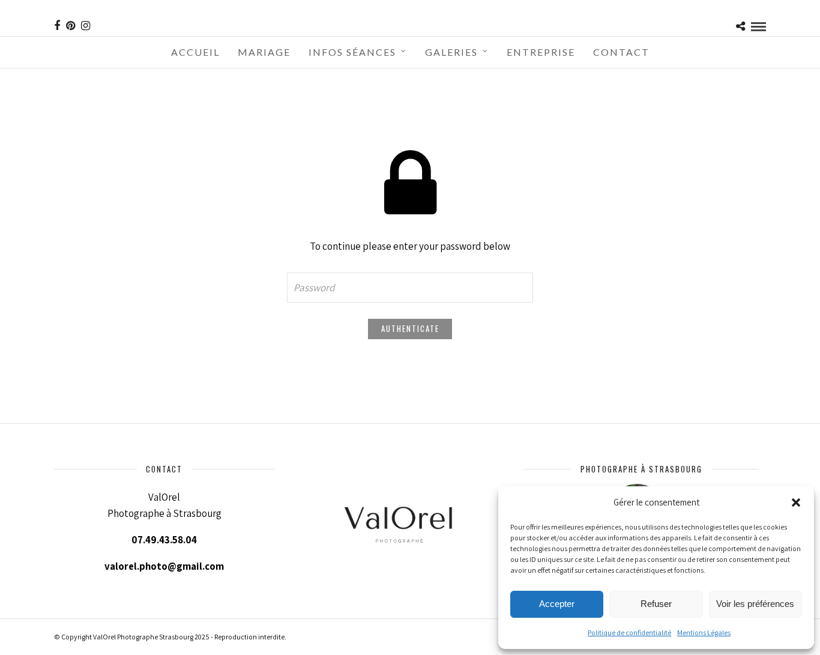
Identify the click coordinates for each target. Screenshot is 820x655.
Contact (621, 52)
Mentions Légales (704, 632)
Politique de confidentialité (629, 632)
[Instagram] (85, 25)
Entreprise (541, 52)
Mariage (264, 52)
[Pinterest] (70, 25)
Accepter (556, 604)
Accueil (195, 52)
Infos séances (352, 52)
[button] (796, 503)
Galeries (451, 52)
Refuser (656, 604)
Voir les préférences (755, 604)
